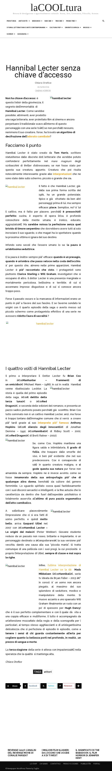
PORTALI (96, 764)
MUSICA (86, 27)
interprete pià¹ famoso (53, 422)
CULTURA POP (55, 27)
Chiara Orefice (43, 82)
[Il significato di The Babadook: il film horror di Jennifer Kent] (89, 723)
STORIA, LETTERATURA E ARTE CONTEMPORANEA (26, 27)
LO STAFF (33, 764)
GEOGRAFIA (21, 34)
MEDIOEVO (36, 21)
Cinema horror (43, 91)
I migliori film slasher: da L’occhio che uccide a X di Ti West (55, 753)
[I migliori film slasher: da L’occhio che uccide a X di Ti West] (56, 723)
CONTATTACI (55, 764)
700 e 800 (58, 21)
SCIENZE (10, 34)
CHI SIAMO (44, 764)
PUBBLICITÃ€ (86, 764)
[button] (103, 21)
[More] (79, 686)
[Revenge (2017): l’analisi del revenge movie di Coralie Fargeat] (22, 723)
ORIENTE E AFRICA (72, 27)
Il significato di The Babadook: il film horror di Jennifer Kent (87, 754)
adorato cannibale (38, 136)
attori (48, 672)
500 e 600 (48, 21)
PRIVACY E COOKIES (70, 764)
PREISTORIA (11, 21)
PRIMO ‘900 (70, 21)
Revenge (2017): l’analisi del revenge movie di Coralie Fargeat (22, 753)
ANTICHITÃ (23, 21)
